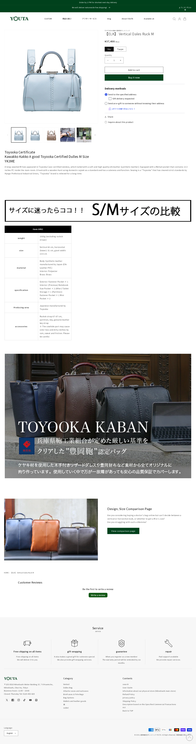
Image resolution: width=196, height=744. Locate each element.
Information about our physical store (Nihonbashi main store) (149, 691)
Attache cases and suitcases (75, 691)
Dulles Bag (68, 687)
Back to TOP (128, 710)
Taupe (120, 49)
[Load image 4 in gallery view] (67, 134)
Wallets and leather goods (74, 701)
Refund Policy (129, 694)
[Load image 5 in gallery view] (84, 134)
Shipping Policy (129, 701)
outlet (66, 707)
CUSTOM (48, 18)
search (126, 684)
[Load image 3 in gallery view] (51, 134)
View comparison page (123, 531)
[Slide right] (95, 135)
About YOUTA (127, 18)
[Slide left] (8, 135)
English (10, 733)
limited (66, 684)
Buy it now (134, 77)
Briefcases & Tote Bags (73, 694)
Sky (109, 49)
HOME (6, 572)
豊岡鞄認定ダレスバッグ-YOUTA (150, 735)
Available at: (149, 18)
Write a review (98, 595)
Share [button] (110, 116)
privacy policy (129, 697)
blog (109, 18)
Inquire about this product (120, 122)
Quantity (108, 55)
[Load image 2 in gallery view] (34, 134)
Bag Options (68, 697)
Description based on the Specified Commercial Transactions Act (149, 706)
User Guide (127, 687)
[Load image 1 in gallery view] (18, 134)
